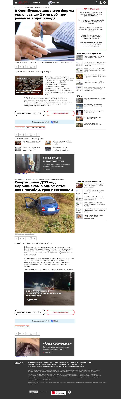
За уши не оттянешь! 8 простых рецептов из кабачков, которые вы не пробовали (95, 76)
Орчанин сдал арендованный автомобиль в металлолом (31, 142)
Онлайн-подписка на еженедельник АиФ (66, 362)
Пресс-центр (48, 362)
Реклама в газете (77, 364)
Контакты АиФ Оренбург (49, 364)
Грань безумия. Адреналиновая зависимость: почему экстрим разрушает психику (91, 14)
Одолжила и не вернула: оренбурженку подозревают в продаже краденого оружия (62, 149)
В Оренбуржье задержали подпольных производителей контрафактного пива (91, 36)
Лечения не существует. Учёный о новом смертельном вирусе (94, 56)
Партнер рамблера (44, 391)
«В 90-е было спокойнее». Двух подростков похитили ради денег (94, 81)
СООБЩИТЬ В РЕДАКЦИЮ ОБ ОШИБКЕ (73, 366)
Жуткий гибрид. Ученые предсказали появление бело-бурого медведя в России (95, 210)
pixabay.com (69, 62)
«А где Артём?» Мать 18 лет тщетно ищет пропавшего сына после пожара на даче (94, 89)
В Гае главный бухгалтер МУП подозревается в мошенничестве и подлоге (62, 143)
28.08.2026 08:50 (19, 179)
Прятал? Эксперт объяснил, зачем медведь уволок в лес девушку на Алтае (94, 192)
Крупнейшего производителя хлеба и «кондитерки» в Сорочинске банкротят (91, 21)
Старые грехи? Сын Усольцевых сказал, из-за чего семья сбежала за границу (94, 204)
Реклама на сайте (64, 364)
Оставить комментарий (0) (60, 113)
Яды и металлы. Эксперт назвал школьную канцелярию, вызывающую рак (93, 216)
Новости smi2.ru (21, 174)
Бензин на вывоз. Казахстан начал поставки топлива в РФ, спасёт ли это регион (91, 29)
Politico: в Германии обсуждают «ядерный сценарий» (93, 118)
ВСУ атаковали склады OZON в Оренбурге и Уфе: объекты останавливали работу (91, 44)
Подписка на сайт (85, 362)
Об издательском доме (35, 362)
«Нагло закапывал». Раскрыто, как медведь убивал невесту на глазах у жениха (94, 70)
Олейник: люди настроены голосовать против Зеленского (93, 124)
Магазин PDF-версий (34, 364)
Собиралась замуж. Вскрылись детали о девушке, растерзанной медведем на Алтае (94, 198)
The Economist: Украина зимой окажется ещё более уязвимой (93, 105)
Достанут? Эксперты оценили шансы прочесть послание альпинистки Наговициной (95, 64)
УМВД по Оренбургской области (24, 234)
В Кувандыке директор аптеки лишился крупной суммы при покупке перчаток (32, 149)
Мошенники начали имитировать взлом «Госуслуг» (93, 111)
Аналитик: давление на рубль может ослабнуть (94, 99)
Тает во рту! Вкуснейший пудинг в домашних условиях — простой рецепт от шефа (94, 185)
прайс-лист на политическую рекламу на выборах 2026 (44, 366)
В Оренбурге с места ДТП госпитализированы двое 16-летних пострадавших (44, 293)
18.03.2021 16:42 (19, 7)
